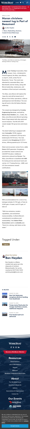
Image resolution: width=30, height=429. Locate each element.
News (5, 30)
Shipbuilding (11, 30)
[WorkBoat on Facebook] (11, 347)
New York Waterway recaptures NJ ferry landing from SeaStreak (18, 297)
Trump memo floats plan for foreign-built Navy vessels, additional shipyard (18, 306)
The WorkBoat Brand (15, 382)
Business (18, 30)
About (15, 378)
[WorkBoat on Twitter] (13, 347)
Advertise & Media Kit (15, 385)
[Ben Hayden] (3, 28)
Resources (15, 358)
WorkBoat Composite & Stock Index (15, 373)
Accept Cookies (15, 426)
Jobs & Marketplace (15, 364)
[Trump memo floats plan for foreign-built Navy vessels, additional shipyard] (4, 304)
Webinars (15, 370)
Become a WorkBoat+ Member (15, 352)
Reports (15, 367)
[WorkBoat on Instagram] (16, 347)
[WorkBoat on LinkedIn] (18, 347)
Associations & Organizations (15, 391)
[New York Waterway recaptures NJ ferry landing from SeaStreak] (4, 295)
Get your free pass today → (9, 9)
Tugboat (5, 244)
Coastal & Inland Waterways (10, 32)
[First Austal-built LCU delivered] (4, 314)
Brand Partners (15, 361)
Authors (15, 388)
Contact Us (15, 394)
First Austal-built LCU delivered (16, 315)
